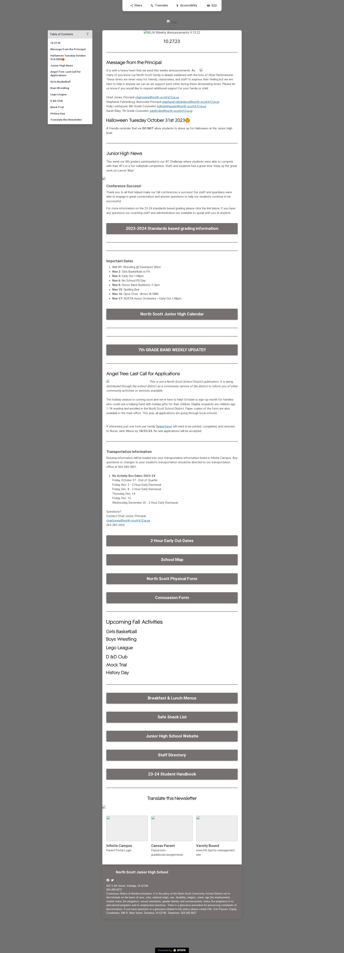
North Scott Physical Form (172, 578)
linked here (164, 426)
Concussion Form (172, 597)
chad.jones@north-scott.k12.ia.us (157, 97)
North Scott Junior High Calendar (172, 314)
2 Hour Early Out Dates (172, 540)
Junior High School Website (172, 736)
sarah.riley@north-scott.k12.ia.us (171, 111)
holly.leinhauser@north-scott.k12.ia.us (181, 106)
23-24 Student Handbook (172, 774)
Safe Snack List (172, 717)
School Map (172, 559)
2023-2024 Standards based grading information (172, 228)
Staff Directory (172, 755)
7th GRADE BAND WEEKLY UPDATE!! (172, 349)
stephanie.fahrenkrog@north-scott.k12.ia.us (190, 102)
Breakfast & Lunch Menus (172, 698)
